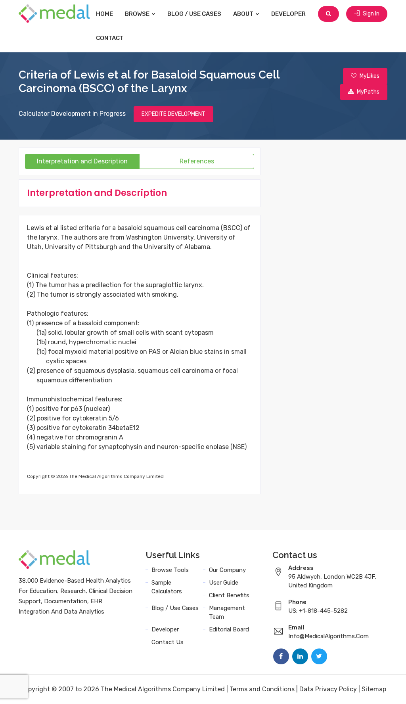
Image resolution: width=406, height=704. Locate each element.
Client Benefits (229, 595)
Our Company (227, 570)
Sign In (370, 13)
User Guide (223, 582)
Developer (288, 13)
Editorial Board (229, 629)
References (197, 161)
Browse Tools (170, 570)
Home (104, 13)
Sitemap (374, 689)
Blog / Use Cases (194, 13)
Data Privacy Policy (328, 689)
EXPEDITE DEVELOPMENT (173, 114)
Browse (138, 13)
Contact (110, 38)
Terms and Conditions (262, 689)
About (244, 13)
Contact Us (167, 642)
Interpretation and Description (82, 161)
